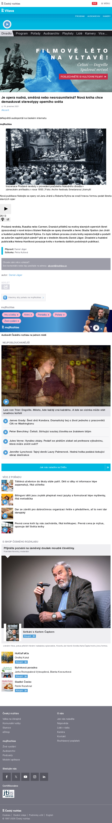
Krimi (27, 314)
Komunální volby (12, 723)
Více (103, 33)
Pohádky (42, 314)
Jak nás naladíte (66, 719)
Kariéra (61, 732)
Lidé (79, 33)
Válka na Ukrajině (12, 719)
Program (79, 16)
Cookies (6, 815)
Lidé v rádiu (63, 727)
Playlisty (68, 33)
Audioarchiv (94, 16)
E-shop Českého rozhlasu (20, 541)
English (49, 815)
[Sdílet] (7, 220)
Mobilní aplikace (11, 759)
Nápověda (62, 723)
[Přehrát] (5, 209)
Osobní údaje (19, 815)
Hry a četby (10, 314)
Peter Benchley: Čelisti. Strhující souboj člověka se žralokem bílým (50, 431)
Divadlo (6, 33)
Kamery (107, 16)
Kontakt (61, 736)
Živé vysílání (10, 321)
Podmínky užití (36, 815)
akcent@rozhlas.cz (57, 266)
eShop (6, 732)
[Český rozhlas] (10, 3)
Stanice (7, 727)
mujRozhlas (7, 307)
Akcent (5, 110)
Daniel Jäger (15, 275)
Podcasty (8, 755)
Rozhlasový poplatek (68, 740)
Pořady (36, 33)
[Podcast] (2, 220)
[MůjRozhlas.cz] (6, 124)
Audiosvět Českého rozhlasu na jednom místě (23, 335)
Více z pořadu (12, 477)
